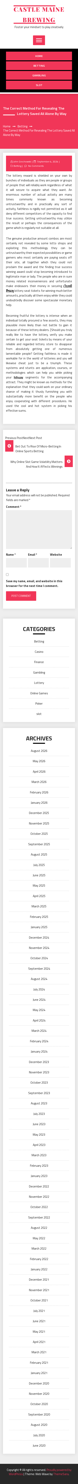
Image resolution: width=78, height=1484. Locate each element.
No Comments (36, 166)
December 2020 (39, 1383)
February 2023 (39, 1165)
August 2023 (39, 1103)
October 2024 (39, 958)
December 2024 (39, 937)
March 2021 (39, 1352)
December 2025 (39, 813)
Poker (39, 703)
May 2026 (39, 761)
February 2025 (39, 916)
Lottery (39, 682)
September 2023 (39, 1093)
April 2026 (39, 771)
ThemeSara (61, 1474)
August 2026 (39, 751)
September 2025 (39, 844)
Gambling (39, 75)
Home (39, 56)
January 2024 (39, 1051)
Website (56, 554)
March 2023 (39, 1155)
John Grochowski (22, 161)
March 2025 (39, 906)
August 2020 (39, 1424)
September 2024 (39, 968)
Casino (39, 651)
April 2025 (39, 896)
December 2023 (39, 1062)
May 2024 (39, 1010)
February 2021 (39, 1362)
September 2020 (39, 1414)
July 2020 (39, 1435)
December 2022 (39, 1186)
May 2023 (39, 1134)
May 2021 (39, 1331)
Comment (13, 506)
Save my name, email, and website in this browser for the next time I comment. (34, 583)
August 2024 (39, 979)
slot (39, 85)
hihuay (18, 377)
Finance (39, 662)
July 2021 (39, 1311)
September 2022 (39, 1217)
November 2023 (39, 1072)
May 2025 (39, 885)
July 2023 (39, 1114)
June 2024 (39, 999)
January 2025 (39, 927)
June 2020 (39, 1445)
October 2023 (39, 1082)
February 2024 (39, 1041)
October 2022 (39, 1207)
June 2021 (39, 1321)
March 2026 (39, 782)
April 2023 (39, 1145)
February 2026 (39, 792)
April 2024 (39, 1020)
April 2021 (39, 1342)
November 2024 (39, 948)
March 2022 (39, 1248)
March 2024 (39, 1030)
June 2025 (39, 875)
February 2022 (39, 1259)
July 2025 (39, 865)
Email (32, 554)
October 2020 (39, 1404)
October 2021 (39, 1300)
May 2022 (39, 1238)
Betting (39, 65)
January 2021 (39, 1373)
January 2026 (39, 802)
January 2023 (39, 1176)
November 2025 (39, 823)
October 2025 (39, 833)
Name (11, 554)
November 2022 (39, 1196)
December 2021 (39, 1279)
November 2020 (39, 1393)
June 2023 (39, 1124)
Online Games (39, 693)
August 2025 (39, 854)
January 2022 (39, 1269)
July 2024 (39, 989)
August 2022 (39, 1227)
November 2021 (39, 1290)
